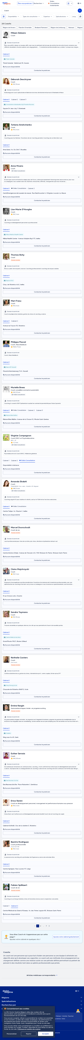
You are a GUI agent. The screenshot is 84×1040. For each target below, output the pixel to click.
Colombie (64, 1016)
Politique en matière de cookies (29, 1029)
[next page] (49, 926)
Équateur (71, 1016)
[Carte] (80, 16)
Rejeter (28, 1034)
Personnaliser (12, 1034)
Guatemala (57, 1018)
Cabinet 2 (14, 99)
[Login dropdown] (69, 3)
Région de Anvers (9, 27)
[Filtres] (4, 16)
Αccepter (45, 1034)
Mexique (58, 1016)
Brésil (63, 1018)
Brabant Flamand (41, 27)
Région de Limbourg (58, 27)
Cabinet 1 (6, 54)
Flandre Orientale (25, 27)
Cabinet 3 (23, 99)
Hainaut (71, 27)
